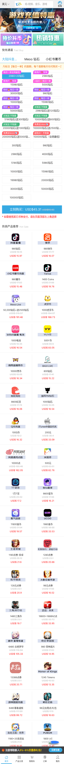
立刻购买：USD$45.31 (32, 209)
